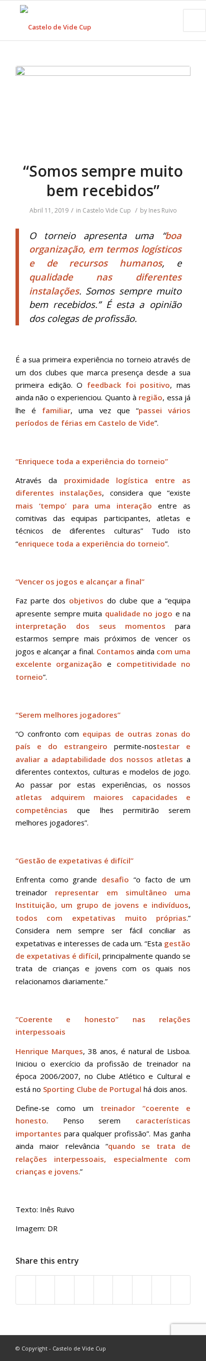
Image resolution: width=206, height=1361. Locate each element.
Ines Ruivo (162, 210)
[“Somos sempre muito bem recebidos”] (103, 107)
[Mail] (183, 1348)
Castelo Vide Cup (106, 210)
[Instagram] (168, 1348)
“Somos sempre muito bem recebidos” (103, 181)
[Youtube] (153, 1348)
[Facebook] (138, 1348)
